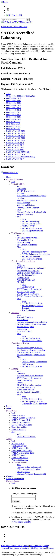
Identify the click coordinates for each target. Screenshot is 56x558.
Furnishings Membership (21, 450)
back (13, 182)
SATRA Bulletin (18, 415)
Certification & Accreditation (23, 261)
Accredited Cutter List (26, 280)
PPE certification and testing (28, 469)
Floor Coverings (23, 203)
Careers (42, 548)
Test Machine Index (25, 240)
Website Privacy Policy (39, 545)
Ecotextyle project (24, 331)
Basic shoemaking (24, 380)
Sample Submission (25, 214)
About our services (19, 462)
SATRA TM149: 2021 (15, 131)
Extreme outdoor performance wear (31, 324)
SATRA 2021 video (19, 457)
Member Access (12, 481)
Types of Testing (23, 242)
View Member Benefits (21, 522)
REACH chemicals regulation (29, 385)
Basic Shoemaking (19, 427)
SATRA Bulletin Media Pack (23, 418)
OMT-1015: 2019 (13, 115)
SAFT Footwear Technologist (29, 289)
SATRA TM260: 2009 (15, 138)
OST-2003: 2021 (13, 126)
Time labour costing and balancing (31, 350)
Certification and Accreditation (34, 404)
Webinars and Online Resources (14, 26)
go (28, 20)
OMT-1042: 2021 (13, 117)
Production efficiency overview (29, 348)
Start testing (21, 189)
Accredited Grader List (26, 275)
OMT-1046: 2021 (13, 119)
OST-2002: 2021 (13, 124)
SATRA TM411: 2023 (15, 154)
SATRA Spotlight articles (32, 231)
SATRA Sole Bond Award (28, 294)
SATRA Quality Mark (31, 224)
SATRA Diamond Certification (29, 296)
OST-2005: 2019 (13, 129)
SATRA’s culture (18, 455)
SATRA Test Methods (26, 191)
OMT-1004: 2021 (13, 100)
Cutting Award (23, 277)
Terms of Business (21, 548)
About (8, 439)
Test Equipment (17, 233)
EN (15, 22)
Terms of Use (7, 548)
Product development (25, 326)
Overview (21, 266)
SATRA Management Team (22, 453)
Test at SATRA (17, 184)
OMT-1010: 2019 (13, 110)
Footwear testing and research (29, 467)
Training (25, 308)
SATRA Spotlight (18, 429)
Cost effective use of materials (29, 352)
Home (8, 177)
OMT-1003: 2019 (13, 98)
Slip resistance (22, 319)
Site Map (34, 548)
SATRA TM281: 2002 (15, 140)
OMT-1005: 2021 (13, 103)
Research (15, 312)
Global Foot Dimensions (21, 425)
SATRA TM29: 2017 (15, 143)
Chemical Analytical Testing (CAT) (31, 212)
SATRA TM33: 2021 (15, 150)
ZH (30, 22)
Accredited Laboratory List (28, 270)
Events (9, 406)
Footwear (20, 193)
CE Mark (20, 282)
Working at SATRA (19, 460)
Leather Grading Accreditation (29, 273)
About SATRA (17, 443)
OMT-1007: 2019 (13, 108)
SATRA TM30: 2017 (15, 145)
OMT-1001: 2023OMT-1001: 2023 (20, 96)
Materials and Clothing (26, 205)
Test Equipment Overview (27, 238)
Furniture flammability (26, 387)
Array (8, 93)
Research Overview (25, 317)
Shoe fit (20, 383)
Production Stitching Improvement (31, 355)
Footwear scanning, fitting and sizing (32, 322)
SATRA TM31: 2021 (15, 147)
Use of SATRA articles (26, 436)
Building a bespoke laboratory (34, 252)
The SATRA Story (19, 446)
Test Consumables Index (27, 245)
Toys (19, 210)
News (8, 408)
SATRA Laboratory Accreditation (36, 254)
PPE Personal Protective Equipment (31, 196)
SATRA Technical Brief (21, 420)
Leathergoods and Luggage (28, 207)
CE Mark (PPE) (28, 226)
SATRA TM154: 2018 (15, 133)
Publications (11, 411)
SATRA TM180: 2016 (15, 136)
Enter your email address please (24, 493)
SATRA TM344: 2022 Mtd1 (18, 152)
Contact (9, 476)
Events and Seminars (25, 390)
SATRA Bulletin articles (32, 228)
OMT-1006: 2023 (13, 105)
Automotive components (27, 200)
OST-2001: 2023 (13, 122)
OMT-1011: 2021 (13, 112)
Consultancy (22, 329)
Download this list (10, 172)
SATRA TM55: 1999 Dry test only (20, 157)
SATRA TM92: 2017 (15, 159)
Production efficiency (20, 343)
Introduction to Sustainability (28, 392)
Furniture (20, 198)
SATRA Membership (30, 221)
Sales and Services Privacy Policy (15, 545)
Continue (16, 501)
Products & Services (14, 179)
